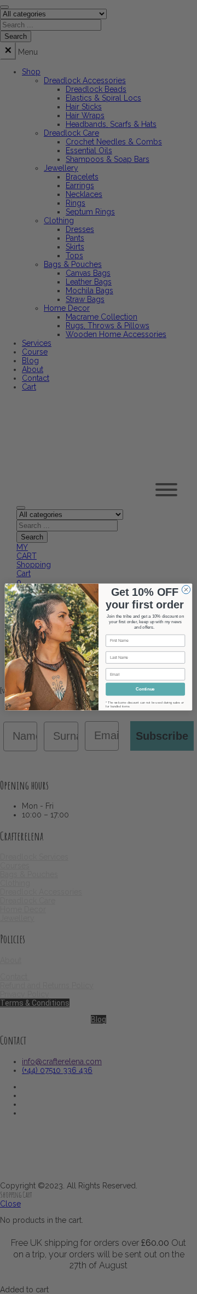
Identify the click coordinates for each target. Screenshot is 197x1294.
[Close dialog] (186, 589)
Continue (145, 689)
